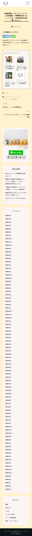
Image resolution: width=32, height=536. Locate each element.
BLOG (6, 504)
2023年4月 (8, 338)
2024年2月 (8, 305)
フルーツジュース (7, 99)
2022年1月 (8, 384)
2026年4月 (8, 225)
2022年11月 (8, 351)
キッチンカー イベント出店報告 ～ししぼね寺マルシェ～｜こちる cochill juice (10, 83)
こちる (6, 93)
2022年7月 (8, 364)
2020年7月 (8, 443)
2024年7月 (8, 288)
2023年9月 (8, 321)
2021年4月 (8, 413)
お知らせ (8, 508)
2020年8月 (8, 440)
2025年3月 (8, 265)
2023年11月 (8, 314)
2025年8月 (8, 252)
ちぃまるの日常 (10, 514)
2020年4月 (8, 453)
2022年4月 (8, 374)
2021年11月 (8, 390)
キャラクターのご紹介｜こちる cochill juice (22, 82)
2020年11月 (8, 430)
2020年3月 (8, 456)
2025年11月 (8, 242)
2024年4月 (8, 298)
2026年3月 (8, 229)
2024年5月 (8, 295)
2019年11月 (8, 469)
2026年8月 (8, 216)
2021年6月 (8, 407)
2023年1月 (8, 347)
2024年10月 (8, 278)
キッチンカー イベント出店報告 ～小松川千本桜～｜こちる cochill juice (22, 67)
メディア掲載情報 (10, 518)
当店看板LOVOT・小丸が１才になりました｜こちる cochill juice (10, 67)
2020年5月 (8, 450)
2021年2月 (8, 420)
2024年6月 (8, 291)
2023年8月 (8, 324)
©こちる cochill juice (16, 533)
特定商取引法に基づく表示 (16, 531)
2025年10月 (8, 245)
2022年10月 (8, 354)
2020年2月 (8, 460)
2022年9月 (8, 357)
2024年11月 (8, 275)
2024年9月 (8, 281)
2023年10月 (8, 318)
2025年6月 (8, 255)
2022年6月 (8, 367)
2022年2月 (8, 380)
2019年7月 (8, 483)
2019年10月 (8, 473)
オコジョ (12, 97)
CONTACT (10, 531)
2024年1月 (8, 308)
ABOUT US (6, 531)
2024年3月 (8, 301)
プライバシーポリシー (24, 531)
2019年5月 (8, 486)
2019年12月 (8, 466)
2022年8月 (8, 361)
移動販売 (15, 99)
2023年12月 (8, 311)
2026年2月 (8, 232)
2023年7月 (8, 328)
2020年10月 (8, 433)
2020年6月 (8, 446)
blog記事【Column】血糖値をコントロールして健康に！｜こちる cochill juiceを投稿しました (15, 181)
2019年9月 (8, 476)
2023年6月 (8, 331)
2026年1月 (8, 235)
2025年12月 (8, 239)
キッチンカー (18, 97)
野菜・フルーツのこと (11, 521)
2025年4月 (8, 262)
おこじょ (7, 97)
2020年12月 (8, 427)
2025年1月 (8, 272)
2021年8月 (8, 400)
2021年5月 (8, 410)
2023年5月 (8, 334)
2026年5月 (8, 222)
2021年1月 (8, 423)
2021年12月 (8, 387)
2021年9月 (8, 397)
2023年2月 (8, 344)
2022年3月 (8, 377)
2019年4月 (8, 489)
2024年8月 (8, 285)
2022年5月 (8, 371)
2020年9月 (8, 436)
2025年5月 (8, 258)
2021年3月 (8, 417)
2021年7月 (8, 403)
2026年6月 (8, 219)
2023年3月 (8, 341)
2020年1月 (8, 463)
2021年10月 (8, 394)
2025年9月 (8, 248)
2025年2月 (8, 268)
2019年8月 (8, 479)
